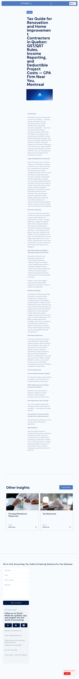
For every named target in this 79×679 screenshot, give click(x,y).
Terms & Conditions (21, 655)
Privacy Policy (9, 655)
